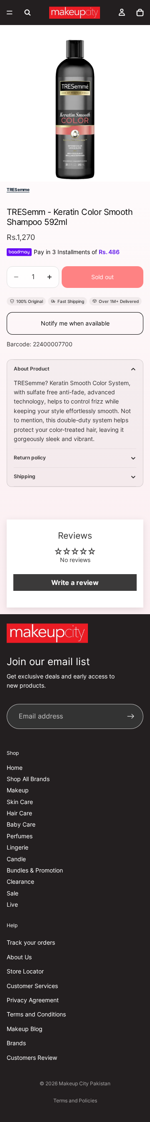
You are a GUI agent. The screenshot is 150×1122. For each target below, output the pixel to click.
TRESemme (18, 189)
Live (12, 904)
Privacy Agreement (33, 999)
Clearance (20, 881)
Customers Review (32, 1057)
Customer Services (32, 985)
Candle (16, 858)
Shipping (24, 476)
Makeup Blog (24, 1028)
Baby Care (21, 824)
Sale (12, 893)
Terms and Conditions (36, 1014)
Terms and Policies (75, 1100)
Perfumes (19, 836)
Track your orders (31, 942)
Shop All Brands (28, 778)
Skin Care (20, 801)
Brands (16, 1042)
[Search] (27, 12)
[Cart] (140, 12)
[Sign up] (131, 716)
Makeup (18, 790)
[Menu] (9, 12)
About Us (19, 957)
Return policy (30, 457)
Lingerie (17, 847)
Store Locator (25, 971)
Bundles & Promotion (35, 870)
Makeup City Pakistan (84, 1083)
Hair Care (19, 813)
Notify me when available (75, 323)
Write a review (75, 582)
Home (14, 767)
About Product (32, 369)
